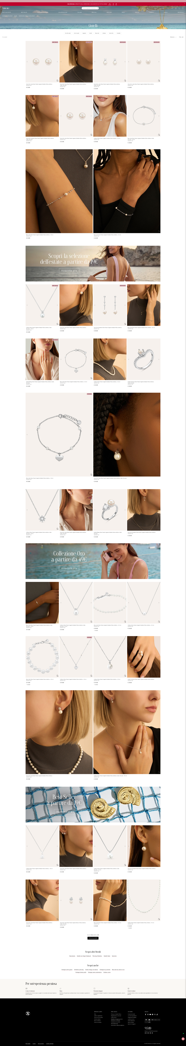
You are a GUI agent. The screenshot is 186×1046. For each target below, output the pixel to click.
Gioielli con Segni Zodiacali (84, 956)
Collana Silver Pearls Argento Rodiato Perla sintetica (107, 138)
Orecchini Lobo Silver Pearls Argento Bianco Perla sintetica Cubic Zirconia (73, 923)
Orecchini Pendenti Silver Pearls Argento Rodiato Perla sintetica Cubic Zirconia (40, 139)
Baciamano (72, 956)
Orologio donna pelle (80, 972)
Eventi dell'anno (131, 1020)
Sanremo (114, 956)
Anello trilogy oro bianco (91, 969)
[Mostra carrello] (183, 8)
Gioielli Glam (107, 956)
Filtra (180, 37)
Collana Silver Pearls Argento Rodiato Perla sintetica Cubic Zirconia (39, 328)
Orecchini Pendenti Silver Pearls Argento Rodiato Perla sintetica (108, 327)
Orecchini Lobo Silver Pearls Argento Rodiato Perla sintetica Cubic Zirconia (73, 85)
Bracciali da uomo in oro (118, 969)
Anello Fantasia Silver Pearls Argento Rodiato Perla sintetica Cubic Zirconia (141, 382)
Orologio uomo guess (67, 969)
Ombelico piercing (79, 969)
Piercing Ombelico (97, 956)
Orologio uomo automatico (95, 972)
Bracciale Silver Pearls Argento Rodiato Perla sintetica (39, 234)
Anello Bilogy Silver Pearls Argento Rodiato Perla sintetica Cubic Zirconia (40, 382)
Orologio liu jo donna (105, 969)
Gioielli (15, 15)
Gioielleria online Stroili (7, 15)
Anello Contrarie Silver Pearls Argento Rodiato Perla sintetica (141, 679)
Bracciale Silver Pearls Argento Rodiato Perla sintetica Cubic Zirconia (141, 139)
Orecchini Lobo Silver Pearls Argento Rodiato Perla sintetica (39, 84)
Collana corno (107, 972)
